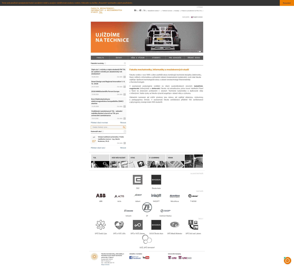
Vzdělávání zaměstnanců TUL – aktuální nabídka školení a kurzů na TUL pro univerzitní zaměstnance (106, 113)
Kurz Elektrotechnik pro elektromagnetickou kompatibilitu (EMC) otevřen (107, 101)
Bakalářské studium (153, 10)
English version (198, 17)
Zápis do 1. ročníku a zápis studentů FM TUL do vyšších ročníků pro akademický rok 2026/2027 (108, 71)
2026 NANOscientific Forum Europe (105, 91)
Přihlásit (200, 7)
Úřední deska (194, 58)
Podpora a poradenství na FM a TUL (191, 10)
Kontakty (177, 10)
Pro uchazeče (175, 58)
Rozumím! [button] (287, 3)
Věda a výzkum (137, 58)
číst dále (119, 77)
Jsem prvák (185, 17)
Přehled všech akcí (98, 148)
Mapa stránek (105, 264)
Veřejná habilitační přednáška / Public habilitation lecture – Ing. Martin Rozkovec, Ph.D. (111, 139)
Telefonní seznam (167, 10)
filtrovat (123, 123)
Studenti (156, 58)
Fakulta (100, 58)
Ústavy (119, 58)
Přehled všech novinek (99, 123)
